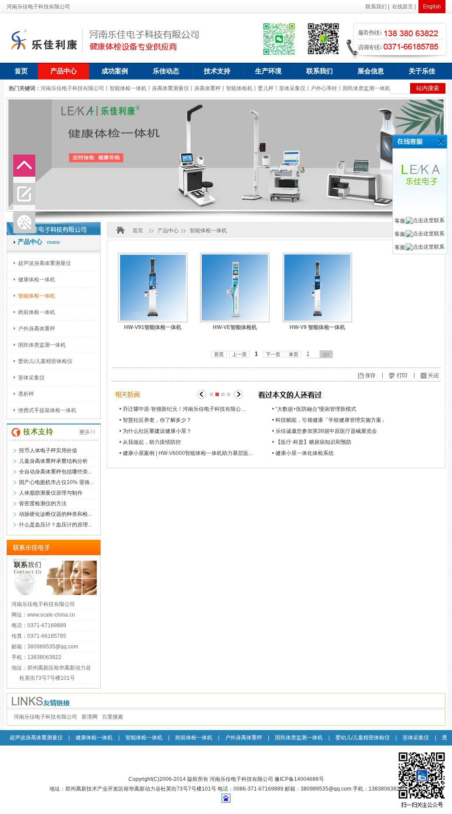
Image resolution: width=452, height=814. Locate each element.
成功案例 (115, 71)
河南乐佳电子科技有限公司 (45, 717)
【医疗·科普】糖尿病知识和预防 (313, 442)
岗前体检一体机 (36, 312)
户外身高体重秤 (36, 329)
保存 (385, 376)
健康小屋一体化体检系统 (304, 453)
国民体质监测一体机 (42, 345)
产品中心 (63, 71)
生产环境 (268, 71)
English (432, 7)
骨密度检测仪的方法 (43, 503)
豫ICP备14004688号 (299, 779)
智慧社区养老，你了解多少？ (157, 420)
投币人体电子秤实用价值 (48, 450)
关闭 (431, 141)
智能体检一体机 (36, 296)
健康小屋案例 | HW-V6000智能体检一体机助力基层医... (187, 453)
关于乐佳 (422, 71)
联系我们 (376, 7)
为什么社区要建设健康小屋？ (157, 431)
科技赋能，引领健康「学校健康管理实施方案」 (331, 420)
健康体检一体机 (36, 279)
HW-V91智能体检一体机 (152, 327)
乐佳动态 (166, 71)
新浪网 (90, 717)
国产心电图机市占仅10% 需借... (56, 482)
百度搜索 (112, 717)
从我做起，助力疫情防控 (152, 442)
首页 (21, 71)
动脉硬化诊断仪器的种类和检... (55, 514)
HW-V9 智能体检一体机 (317, 327)
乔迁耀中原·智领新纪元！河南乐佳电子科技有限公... (184, 409)
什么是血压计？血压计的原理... (55, 525)
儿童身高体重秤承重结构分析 (53, 461)
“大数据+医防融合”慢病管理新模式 (315, 409)
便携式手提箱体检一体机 (47, 410)
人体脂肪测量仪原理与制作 (51, 493)
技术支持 (217, 71)
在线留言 (402, 7)
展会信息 (371, 71)
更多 (78, 432)
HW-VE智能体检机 (235, 327)
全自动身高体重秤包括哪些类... (55, 472)
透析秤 (26, 394)
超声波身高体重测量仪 (44, 263)
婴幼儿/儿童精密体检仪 (45, 361)
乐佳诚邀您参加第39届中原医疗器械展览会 (326, 431)
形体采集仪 (31, 378)
